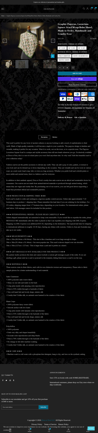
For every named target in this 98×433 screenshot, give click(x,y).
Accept (91, 428)
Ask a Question (80, 117)
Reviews (55, 137)
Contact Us (9, 375)
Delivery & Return (65, 117)
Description (44, 137)
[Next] (53, 41)
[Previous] (5, 41)
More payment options (77, 85)
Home (2, 15)
